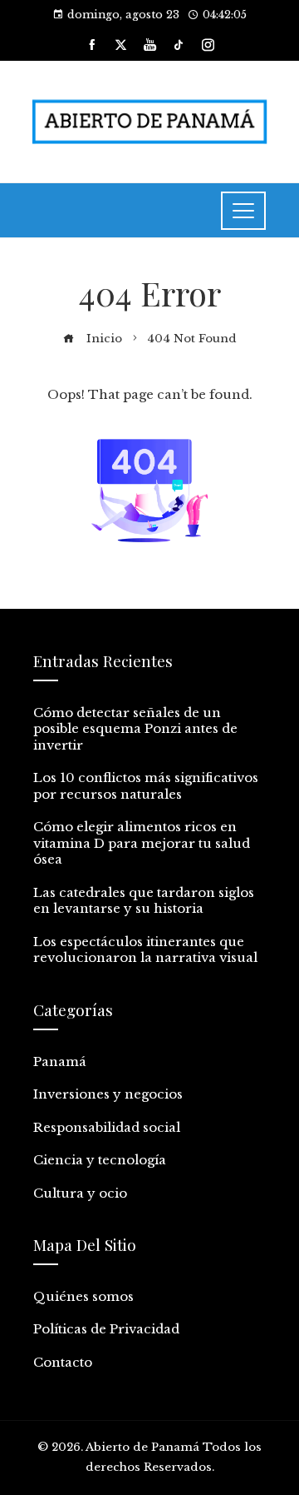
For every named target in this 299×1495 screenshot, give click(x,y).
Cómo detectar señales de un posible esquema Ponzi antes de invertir (135, 729)
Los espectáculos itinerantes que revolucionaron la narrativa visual (145, 950)
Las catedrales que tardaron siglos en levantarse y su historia (143, 901)
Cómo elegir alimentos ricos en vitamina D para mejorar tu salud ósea (141, 843)
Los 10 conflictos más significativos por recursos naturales (145, 786)
